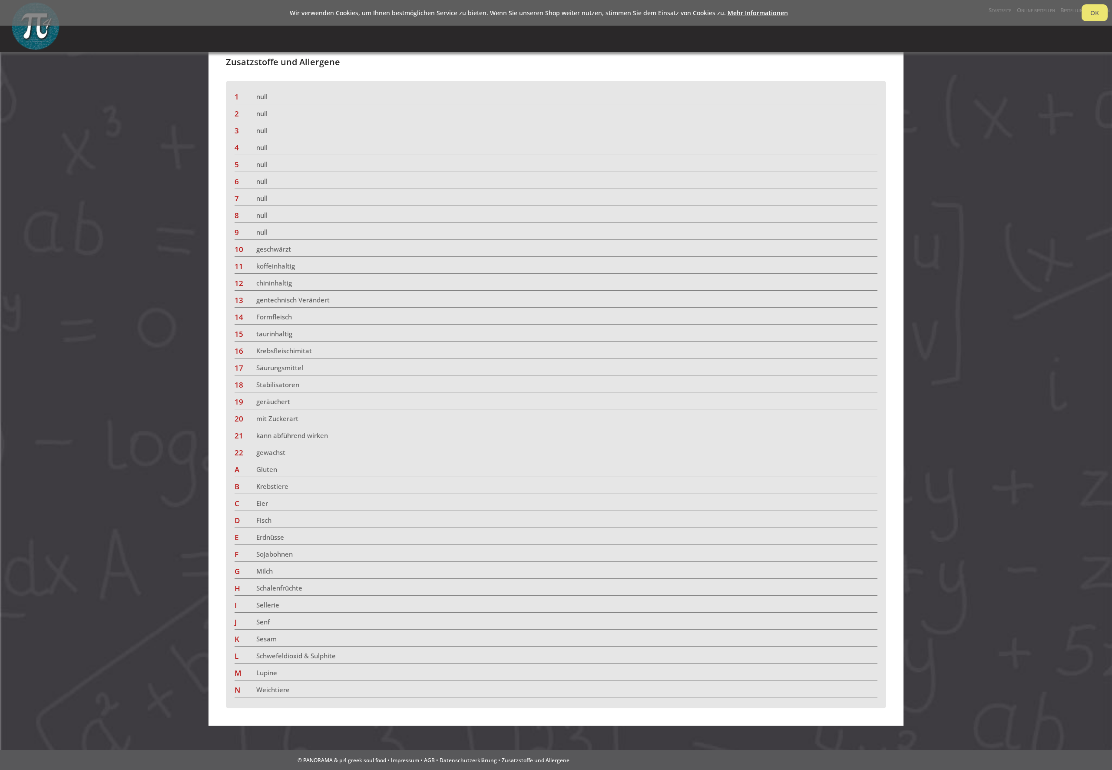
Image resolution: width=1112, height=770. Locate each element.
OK (1094, 13)
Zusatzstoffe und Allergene (535, 760)
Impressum (405, 760)
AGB (429, 760)
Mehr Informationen (758, 13)
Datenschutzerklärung (468, 760)
